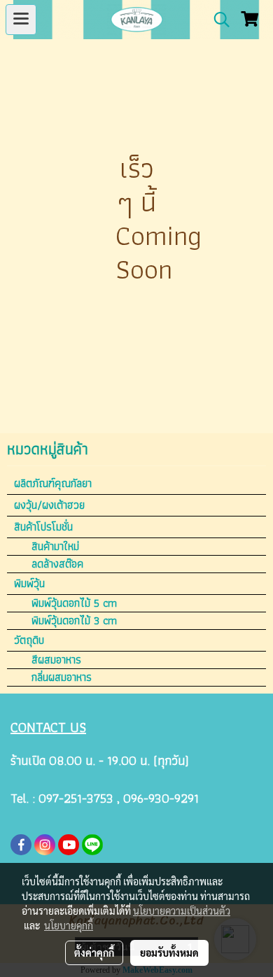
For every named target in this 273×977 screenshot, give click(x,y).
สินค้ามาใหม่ (55, 546)
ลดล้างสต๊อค (57, 564)
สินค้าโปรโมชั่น (43, 526)
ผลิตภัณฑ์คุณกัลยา (53, 483)
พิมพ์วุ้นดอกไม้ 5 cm (74, 603)
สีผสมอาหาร (56, 660)
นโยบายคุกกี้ (68, 925)
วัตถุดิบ (29, 640)
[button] (217, 19)
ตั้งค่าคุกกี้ (94, 952)
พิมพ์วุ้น (29, 583)
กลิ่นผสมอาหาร (61, 677)
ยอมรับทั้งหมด (169, 952)
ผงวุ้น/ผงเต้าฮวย (49, 505)
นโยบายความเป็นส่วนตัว (181, 910)
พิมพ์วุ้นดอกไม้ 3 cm (74, 620)
